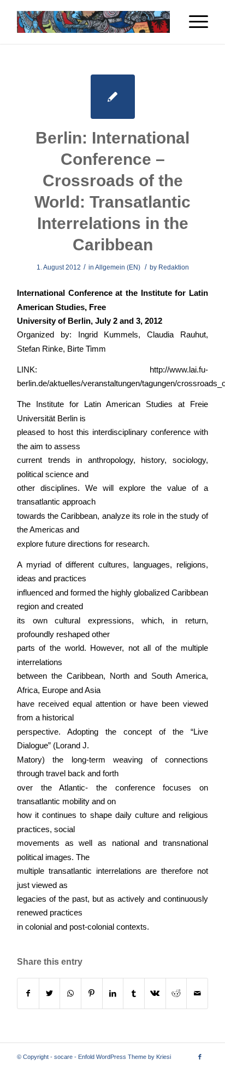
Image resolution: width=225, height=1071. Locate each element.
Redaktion (173, 267)
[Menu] (193, 22)
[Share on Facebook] (28, 993)
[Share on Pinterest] (91, 993)
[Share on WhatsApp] (70, 993)
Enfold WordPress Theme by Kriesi (124, 1056)
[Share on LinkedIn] (113, 993)
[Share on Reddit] (176, 993)
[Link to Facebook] (200, 1057)
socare (63, 1056)
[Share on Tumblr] (133, 993)
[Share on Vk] (155, 993)
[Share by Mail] (197, 993)
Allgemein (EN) (117, 267)
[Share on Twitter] (49, 993)
